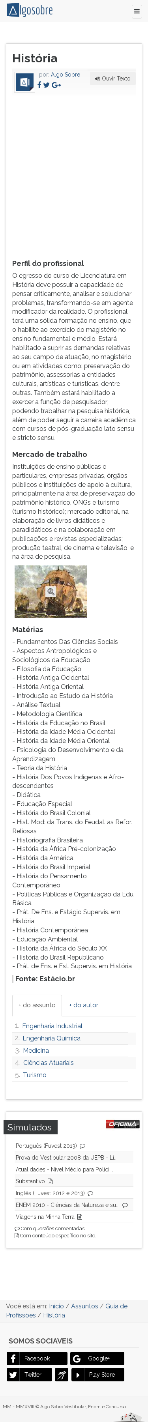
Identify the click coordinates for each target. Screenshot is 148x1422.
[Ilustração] (51, 591)
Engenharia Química (51, 1038)
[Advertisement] (74, 175)
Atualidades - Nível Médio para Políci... (64, 1169)
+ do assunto (37, 1005)
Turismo (35, 1075)
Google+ (99, 1358)
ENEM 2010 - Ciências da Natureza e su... (68, 1205)
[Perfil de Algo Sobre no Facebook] (39, 85)
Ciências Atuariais (48, 1062)
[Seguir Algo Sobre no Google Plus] (56, 85)
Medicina (36, 1050)
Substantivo (30, 1181)
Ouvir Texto (115, 78)
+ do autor (83, 1005)
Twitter (32, 1374)
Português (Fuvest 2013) (46, 1146)
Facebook (37, 1358)
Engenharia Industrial (52, 1026)
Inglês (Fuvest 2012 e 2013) (50, 1193)
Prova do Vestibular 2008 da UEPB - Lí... (67, 1157)
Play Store (102, 1374)
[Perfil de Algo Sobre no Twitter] (46, 85)
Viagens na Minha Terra (45, 1217)
